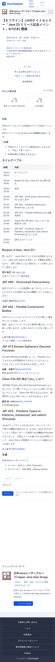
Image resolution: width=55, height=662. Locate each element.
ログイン (8, 493)
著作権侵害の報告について (27, 647)
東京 (25, 582)
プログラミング (20, 585)
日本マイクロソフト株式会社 (19, 48)
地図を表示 (10, 56)
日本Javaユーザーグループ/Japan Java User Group (27, 12)
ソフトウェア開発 (42, 582)
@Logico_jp (18, 272)
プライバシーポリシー (27, 640)
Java (31, 582)
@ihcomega (18, 448)
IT (28, 585)
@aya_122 (19, 300)
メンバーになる (24, 603)
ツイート (18, 478)
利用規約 (27, 634)
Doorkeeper (33, 658)
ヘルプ (27, 628)
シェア (7, 478)
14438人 (18, 582)
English (27, 653)
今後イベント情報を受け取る (27, 76)
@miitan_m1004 (23, 401)
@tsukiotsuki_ (18, 337)
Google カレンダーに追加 (16, 40)
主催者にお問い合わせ (27, 622)
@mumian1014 (23, 369)
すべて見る (48, 90)
